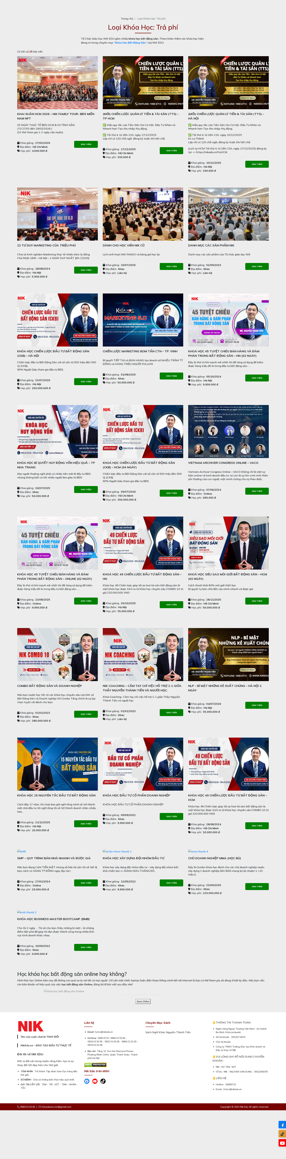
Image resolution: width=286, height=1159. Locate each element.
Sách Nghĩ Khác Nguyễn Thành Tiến (168, 1032)
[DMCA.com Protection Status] (95, 1064)
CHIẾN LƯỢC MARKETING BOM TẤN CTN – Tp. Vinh (140, 351)
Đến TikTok (282, 1133)
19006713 (230, 1084)
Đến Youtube (282, 1143)
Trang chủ (127, 18)
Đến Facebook (282, 1124)
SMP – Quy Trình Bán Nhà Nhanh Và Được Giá (54, 858)
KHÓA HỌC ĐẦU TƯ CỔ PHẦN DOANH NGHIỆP (136, 795)
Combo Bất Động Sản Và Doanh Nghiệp (49, 686)
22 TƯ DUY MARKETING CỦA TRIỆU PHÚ (46, 245)
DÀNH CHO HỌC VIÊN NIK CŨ (123, 245)
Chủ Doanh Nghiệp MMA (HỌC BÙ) (214, 858)
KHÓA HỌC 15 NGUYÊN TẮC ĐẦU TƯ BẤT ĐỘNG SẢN (56, 795)
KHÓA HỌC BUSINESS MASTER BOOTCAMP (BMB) (53, 919)
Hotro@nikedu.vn (232, 1089)
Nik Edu (244, 1106)
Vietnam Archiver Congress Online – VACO (223, 463)
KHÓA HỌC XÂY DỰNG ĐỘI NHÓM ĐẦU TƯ (133, 858)
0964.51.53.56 (27, 1106)
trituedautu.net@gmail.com (56, 1106)
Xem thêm (86, 144)
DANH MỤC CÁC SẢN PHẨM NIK (211, 245)
